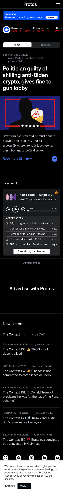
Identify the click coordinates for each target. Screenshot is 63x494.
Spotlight (46, 45)
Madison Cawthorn (25, 58)
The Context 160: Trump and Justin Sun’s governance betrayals (29, 420)
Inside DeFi (37, 334)
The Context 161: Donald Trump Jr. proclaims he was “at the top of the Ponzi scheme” (31, 397)
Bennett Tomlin (45, 344)
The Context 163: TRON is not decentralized (25, 351)
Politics (40, 58)
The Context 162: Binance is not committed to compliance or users (27, 373)
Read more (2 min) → (18, 158)
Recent (17, 45)
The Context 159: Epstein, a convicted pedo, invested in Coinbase (31, 441)
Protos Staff (16, 61)
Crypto (10, 58)
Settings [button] (10, 486)
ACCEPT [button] (24, 486)
